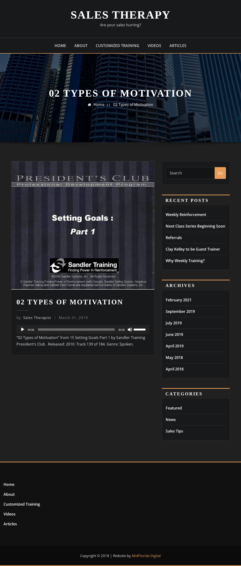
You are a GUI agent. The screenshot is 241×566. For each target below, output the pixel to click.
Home (60, 45)
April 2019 (175, 346)
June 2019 (174, 334)
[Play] (22, 329)
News (171, 419)
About (81, 45)
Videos (154, 45)
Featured (174, 408)
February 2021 (179, 300)
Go (220, 173)
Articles (177, 45)
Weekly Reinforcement (186, 214)
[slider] (140, 329)
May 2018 (174, 357)
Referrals (174, 237)
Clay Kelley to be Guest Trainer (193, 249)
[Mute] (130, 329)
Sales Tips (174, 431)
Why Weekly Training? (185, 260)
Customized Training (117, 45)
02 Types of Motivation (133, 104)
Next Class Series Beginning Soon (195, 226)
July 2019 (174, 323)
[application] (82, 329)
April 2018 (175, 369)
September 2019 (180, 311)
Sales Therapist (33, 317)
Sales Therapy (121, 14)
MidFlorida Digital (146, 555)
